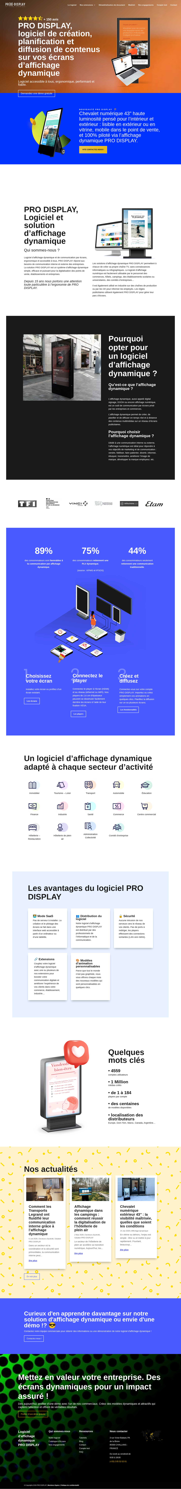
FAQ (81, 1452)
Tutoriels (83, 1438)
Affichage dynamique (139, 1231)
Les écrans (32, 701)
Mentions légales (54, 1485)
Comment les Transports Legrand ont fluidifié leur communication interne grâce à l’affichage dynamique (42, 1220)
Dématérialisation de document (112, 5)
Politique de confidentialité (70, 1485)
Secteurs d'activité (46, 1239)
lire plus (33, 1260)
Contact (173, 5)
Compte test (162, 5)
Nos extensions (86, 5)
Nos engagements (146, 5)
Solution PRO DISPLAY (83, 1238)
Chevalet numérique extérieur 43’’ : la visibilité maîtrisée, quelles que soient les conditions (136, 1216)
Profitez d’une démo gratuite (33, 1414)
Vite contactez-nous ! (93, 150)
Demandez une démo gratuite (36, 93)
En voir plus (32, 1276)
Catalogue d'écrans (57, 1441)
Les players (78, 714)
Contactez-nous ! (34, 1338)
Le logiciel (72, 5)
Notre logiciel (54, 1438)
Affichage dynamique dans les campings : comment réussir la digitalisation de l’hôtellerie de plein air (90, 1218)
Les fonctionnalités (128, 710)
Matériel (131, 5)
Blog (81, 1441)
